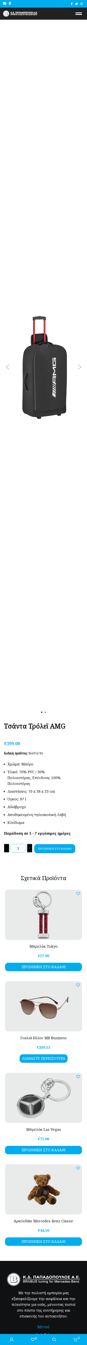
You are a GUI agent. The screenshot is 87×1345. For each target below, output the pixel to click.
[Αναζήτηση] (54, 1339)
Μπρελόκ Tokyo (43, 946)
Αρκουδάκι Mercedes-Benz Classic (43, 1221)
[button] (7, 367)
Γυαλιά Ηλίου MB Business (43, 1037)
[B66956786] (43, 367)
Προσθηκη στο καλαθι (54, 848)
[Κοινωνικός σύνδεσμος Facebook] (72, 3)
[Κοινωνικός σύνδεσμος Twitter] (76, 3)
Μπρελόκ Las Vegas (43, 1129)
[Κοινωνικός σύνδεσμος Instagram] (81, 3)
